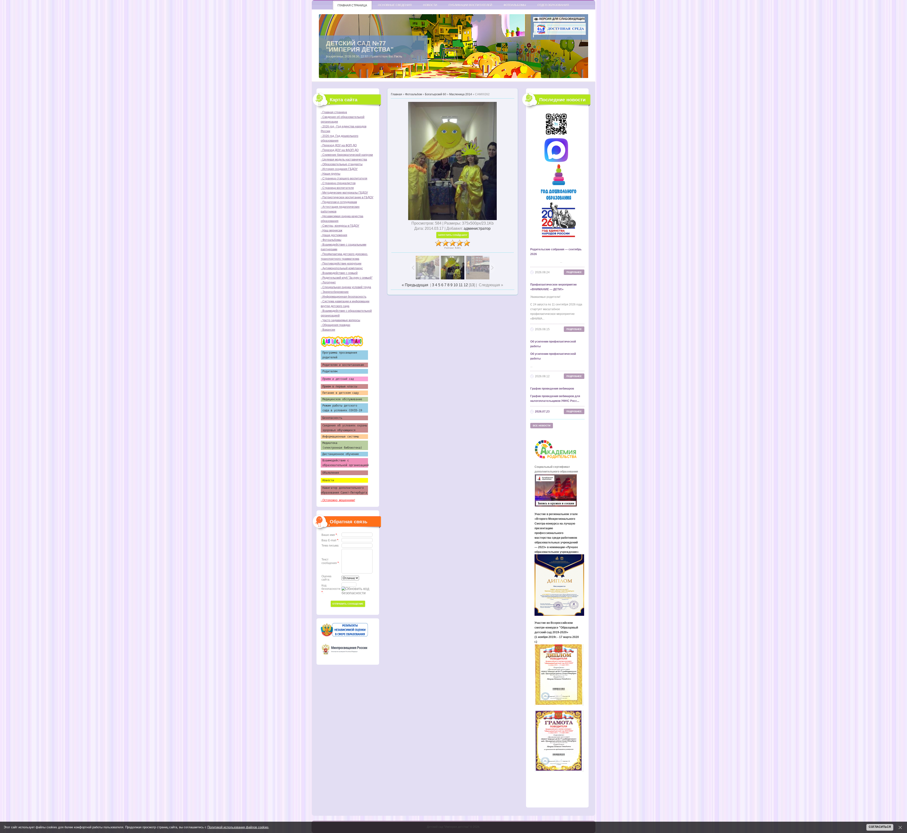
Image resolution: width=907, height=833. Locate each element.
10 (456, 285)
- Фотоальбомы (331, 240)
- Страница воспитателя (337, 188)
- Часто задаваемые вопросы (340, 320)
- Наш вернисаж (331, 230)
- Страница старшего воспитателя (344, 178)
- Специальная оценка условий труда (346, 287)
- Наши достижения (334, 235)
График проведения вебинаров (552, 388)
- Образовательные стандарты (342, 164)
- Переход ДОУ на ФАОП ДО (340, 150)
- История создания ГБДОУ (339, 169)
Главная (396, 94)
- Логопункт (328, 282)
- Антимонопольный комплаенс (342, 268)
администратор (477, 228)
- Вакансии (328, 329)
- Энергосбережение (335, 292)
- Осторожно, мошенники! (338, 500)
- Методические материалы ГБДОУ (344, 192)
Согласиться (880, 827)
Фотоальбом (413, 94)
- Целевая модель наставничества (344, 159)
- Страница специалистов (338, 183)
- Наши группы (330, 173)
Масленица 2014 (460, 94)
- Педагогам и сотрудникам (339, 202)
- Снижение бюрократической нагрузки (347, 154)
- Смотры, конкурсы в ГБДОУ (340, 225)
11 (461, 285)
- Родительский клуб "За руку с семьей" (346, 277)
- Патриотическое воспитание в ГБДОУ (347, 197)
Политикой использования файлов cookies (238, 827)
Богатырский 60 (435, 94)
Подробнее (574, 272)
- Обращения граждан (335, 325)
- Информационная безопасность (343, 296)
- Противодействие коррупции (341, 263)
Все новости (541, 425)
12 (466, 285)
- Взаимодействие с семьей (339, 273)
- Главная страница (334, 112)
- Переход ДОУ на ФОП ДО (339, 145)
